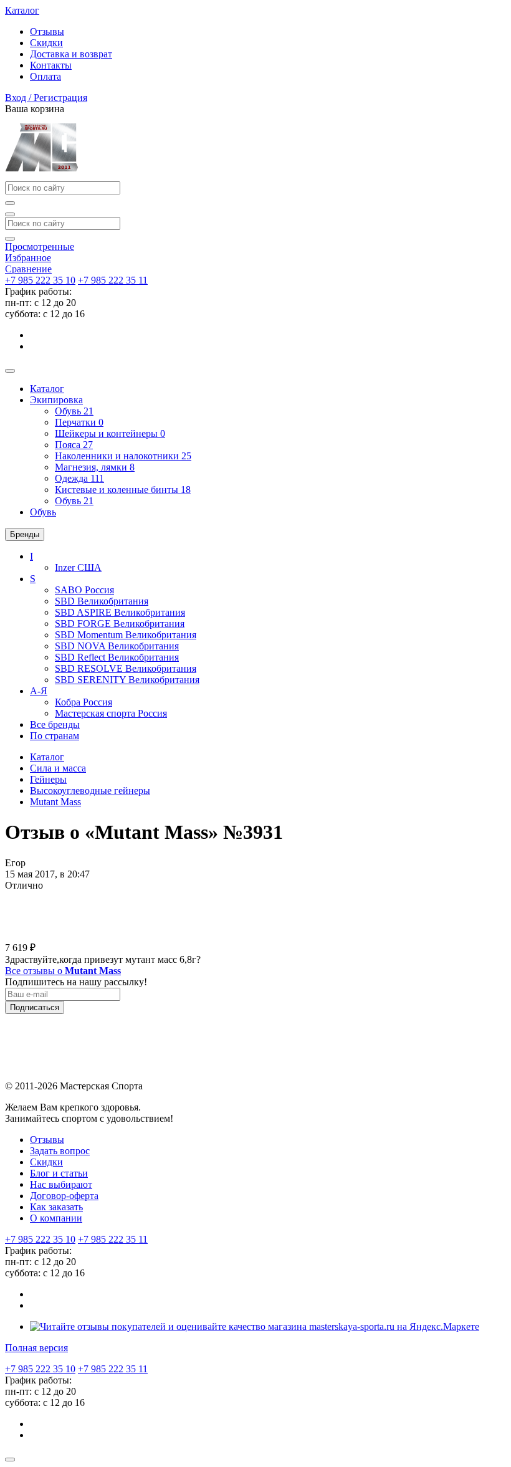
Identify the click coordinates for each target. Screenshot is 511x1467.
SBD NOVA (117, 646)
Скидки (46, 42)
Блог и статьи (59, 1173)
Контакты (51, 65)
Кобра (83, 702)
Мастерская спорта (111, 713)
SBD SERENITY (127, 679)
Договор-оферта (64, 1195)
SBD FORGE (119, 623)
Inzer (78, 567)
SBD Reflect (117, 657)
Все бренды (55, 724)
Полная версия (36, 1347)
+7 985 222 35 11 (113, 280)
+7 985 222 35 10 (40, 280)
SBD (101, 601)
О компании (56, 1218)
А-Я (38, 691)
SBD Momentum (125, 634)
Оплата (45, 76)
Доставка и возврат (71, 54)
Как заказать (56, 1207)
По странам (54, 735)
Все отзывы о (63, 970)
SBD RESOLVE (125, 668)
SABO (84, 590)
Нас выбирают (61, 1184)
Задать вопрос (60, 1150)
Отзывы (47, 31)
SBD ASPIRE (120, 612)
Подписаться (34, 1007)
